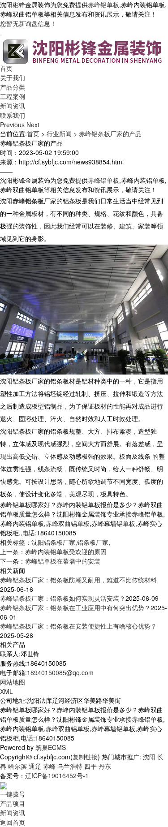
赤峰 (49, 766)
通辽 (35, 766)
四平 (90, 766)
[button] (13, 124)
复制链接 (85, 756)
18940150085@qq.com (60, 672)
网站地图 (12, 681)
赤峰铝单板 (103, 4)
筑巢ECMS (50, 747)
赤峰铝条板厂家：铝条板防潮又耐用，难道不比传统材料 (78, 579)
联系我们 (12, 115)
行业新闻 (59, 133)
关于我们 (12, 77)
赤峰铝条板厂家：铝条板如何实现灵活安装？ (62, 598)
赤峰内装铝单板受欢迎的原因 (66, 551)
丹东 (105, 766)
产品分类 (12, 86)
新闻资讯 (12, 105)
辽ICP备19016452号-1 (57, 775)
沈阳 (149, 756)
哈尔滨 (17, 766)
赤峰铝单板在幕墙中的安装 (62, 560)
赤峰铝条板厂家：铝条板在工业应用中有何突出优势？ (75, 607)
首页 (6, 68)
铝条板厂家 (92, 542)
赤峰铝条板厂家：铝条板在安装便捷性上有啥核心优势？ (78, 625)
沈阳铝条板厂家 (53, 542)
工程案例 (12, 96)
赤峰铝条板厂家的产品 (110, 133)
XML (6, 691)
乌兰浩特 (69, 766)
